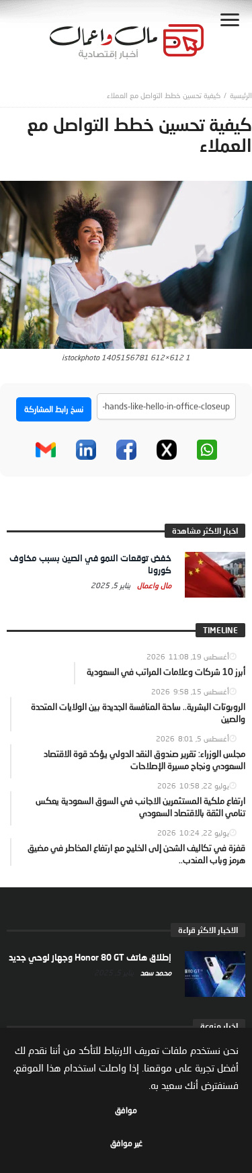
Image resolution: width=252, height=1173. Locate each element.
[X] (166, 450)
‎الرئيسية (241, 95)
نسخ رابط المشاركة (53, 409)
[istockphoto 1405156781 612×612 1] (126, 263)
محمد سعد (154, 972)
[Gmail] (45, 450)
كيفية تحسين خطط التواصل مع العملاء (163, 95)
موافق (126, 1110)
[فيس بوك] (126, 450)
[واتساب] (207, 450)
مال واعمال (153, 585)
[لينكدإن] (86, 450)
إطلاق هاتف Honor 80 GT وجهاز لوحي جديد (90, 957)
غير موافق (126, 1143)
